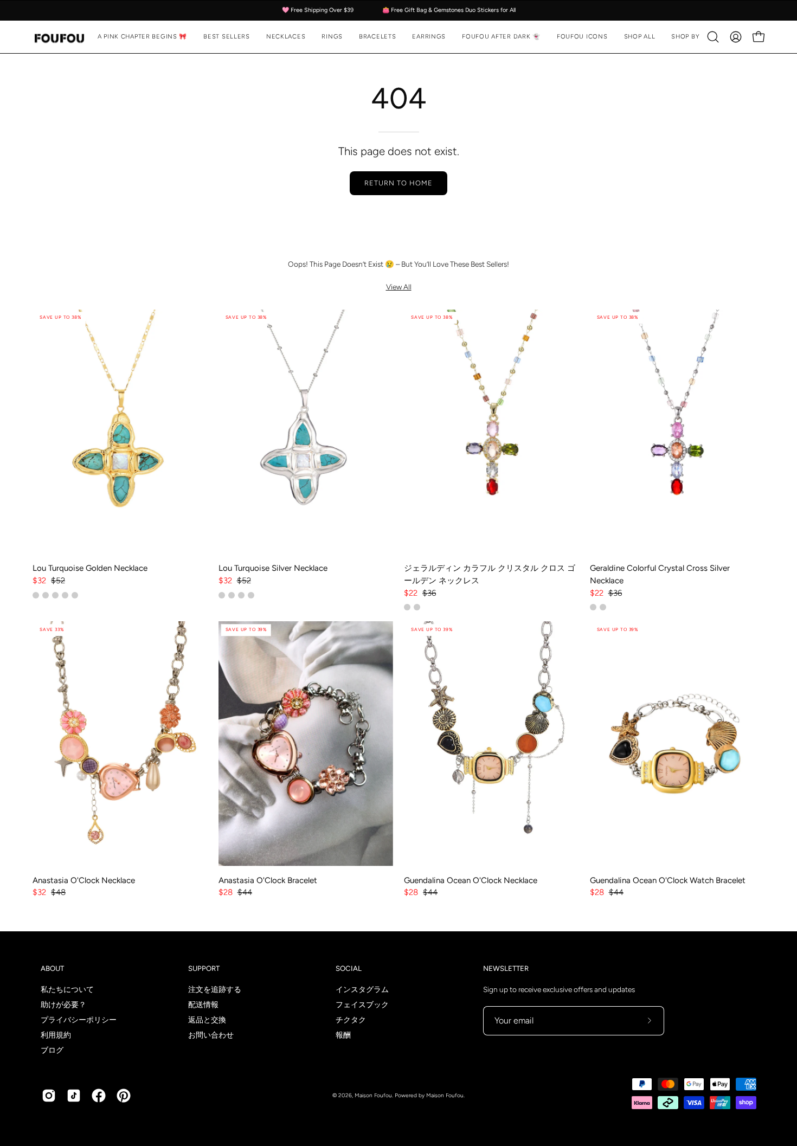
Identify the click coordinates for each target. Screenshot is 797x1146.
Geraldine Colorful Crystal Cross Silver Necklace (660, 574)
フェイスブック (362, 1004)
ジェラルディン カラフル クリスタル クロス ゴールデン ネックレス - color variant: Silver (417, 607)
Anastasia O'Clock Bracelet (267, 880)
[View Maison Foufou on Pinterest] (123, 1095)
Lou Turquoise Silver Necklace (272, 568)
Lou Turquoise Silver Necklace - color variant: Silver (221, 595)
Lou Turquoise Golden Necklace (90, 568)
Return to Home (398, 183)
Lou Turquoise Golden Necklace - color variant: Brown (45, 595)
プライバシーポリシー (79, 1019)
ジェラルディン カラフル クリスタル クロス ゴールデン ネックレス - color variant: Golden (407, 607)
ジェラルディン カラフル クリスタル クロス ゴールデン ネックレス (489, 574)
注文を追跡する (214, 989)
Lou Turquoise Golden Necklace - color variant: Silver (65, 595)
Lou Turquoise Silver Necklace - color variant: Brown (241, 595)
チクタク (351, 1019)
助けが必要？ (63, 1004)
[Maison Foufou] (60, 37)
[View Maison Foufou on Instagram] (49, 1095)
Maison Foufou (373, 1095)
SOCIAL (349, 968)
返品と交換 (207, 1019)
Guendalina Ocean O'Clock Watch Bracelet (667, 880)
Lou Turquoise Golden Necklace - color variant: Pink (75, 595)
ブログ (52, 1050)
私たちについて (67, 989)
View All (399, 286)
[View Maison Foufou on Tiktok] (74, 1095)
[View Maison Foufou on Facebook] (99, 1095)
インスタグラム (362, 989)
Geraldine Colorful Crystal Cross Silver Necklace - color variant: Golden (603, 607)
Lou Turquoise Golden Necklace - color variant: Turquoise (36, 595)
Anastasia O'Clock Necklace (84, 880)
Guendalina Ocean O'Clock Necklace (470, 880)
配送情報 (203, 1004)
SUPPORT (204, 968)
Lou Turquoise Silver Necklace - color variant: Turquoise (231, 595)
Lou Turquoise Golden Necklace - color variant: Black (55, 595)
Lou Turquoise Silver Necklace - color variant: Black (251, 595)
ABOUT (52, 968)
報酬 (343, 1035)
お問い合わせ (211, 1035)
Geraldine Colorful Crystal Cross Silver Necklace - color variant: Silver (593, 607)
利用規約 (56, 1035)
